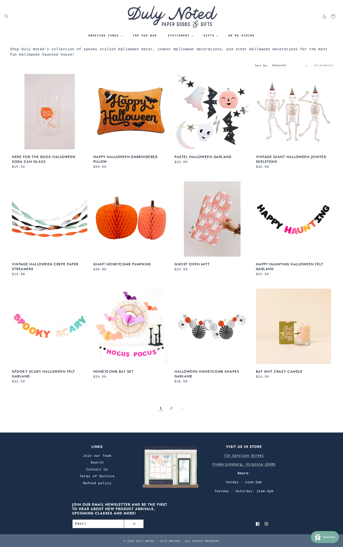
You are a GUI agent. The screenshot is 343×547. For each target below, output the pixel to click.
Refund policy (97, 483)
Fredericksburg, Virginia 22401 (244, 464)
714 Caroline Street (244, 456)
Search (97, 463)
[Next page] (182, 408)
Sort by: (261, 65)
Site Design (170, 541)
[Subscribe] (134, 523)
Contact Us (97, 469)
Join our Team (97, 456)
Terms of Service (97, 476)
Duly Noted (145, 541)
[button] (6, 16)
